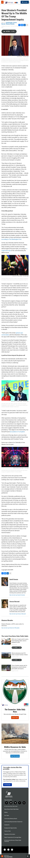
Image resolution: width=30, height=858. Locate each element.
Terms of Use (7, 831)
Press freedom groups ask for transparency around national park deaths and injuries (19, 667)
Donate (25, 2)
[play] (2, 856)
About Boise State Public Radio (11, 809)
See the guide (15, 756)
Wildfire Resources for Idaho (15, 747)
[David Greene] (4, 581)
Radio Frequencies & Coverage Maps (12, 837)
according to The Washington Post (11, 239)
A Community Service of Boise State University (12, 841)
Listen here (15, 717)
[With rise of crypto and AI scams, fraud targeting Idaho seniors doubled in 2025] (6, 641)
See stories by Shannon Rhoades (10, 628)
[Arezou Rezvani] (4, 603)
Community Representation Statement (13, 821)
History (6, 812)
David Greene (9, 22)
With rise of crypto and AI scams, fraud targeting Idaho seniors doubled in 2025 (20, 640)
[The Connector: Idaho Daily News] (15, 693)
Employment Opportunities (10, 828)
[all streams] (28, 856)
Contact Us (6, 824)
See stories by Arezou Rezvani (17, 614)
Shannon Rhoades (10, 24)
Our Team (6, 815)
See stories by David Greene (17, 595)
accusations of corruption (17, 431)
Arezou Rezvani (14, 601)
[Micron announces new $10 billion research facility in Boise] (6, 655)
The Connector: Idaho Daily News (15, 710)
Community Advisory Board (10, 818)
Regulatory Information (9, 834)
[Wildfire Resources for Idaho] (15, 734)
